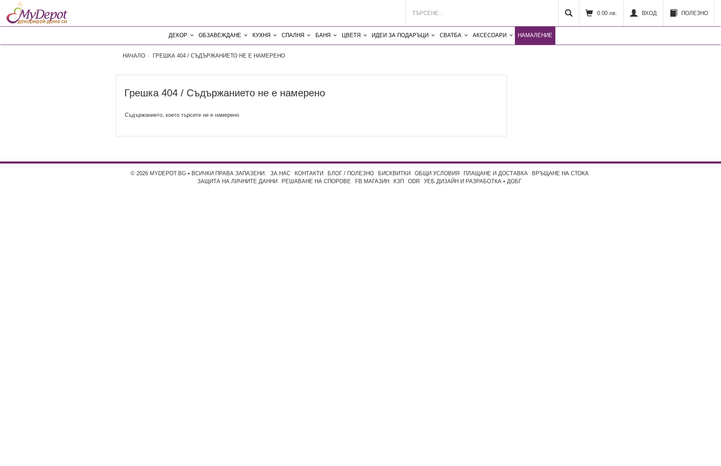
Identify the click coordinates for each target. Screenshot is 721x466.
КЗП (398, 181)
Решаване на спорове (316, 181)
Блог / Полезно (351, 173)
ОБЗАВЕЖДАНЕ (220, 35)
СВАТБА (450, 35)
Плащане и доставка (496, 173)
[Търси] (568, 13)
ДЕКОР (178, 35)
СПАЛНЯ (293, 35)
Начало (134, 56)
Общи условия (437, 173)
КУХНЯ (261, 35)
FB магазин (372, 181)
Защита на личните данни (237, 181)
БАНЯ (322, 35)
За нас (280, 173)
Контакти (309, 173)
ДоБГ (514, 181)
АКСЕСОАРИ (490, 35)
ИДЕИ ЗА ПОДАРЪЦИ (400, 35)
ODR (414, 181)
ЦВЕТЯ (351, 35)
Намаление (535, 35)
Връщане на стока (560, 173)
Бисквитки (394, 173)
